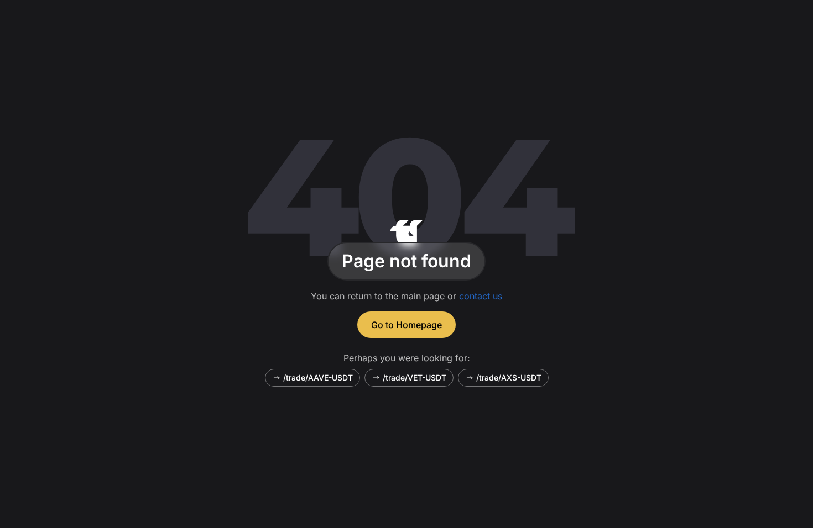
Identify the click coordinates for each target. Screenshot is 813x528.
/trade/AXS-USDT (508, 377)
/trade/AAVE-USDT (318, 377)
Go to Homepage (406, 324)
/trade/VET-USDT (414, 377)
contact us (480, 296)
